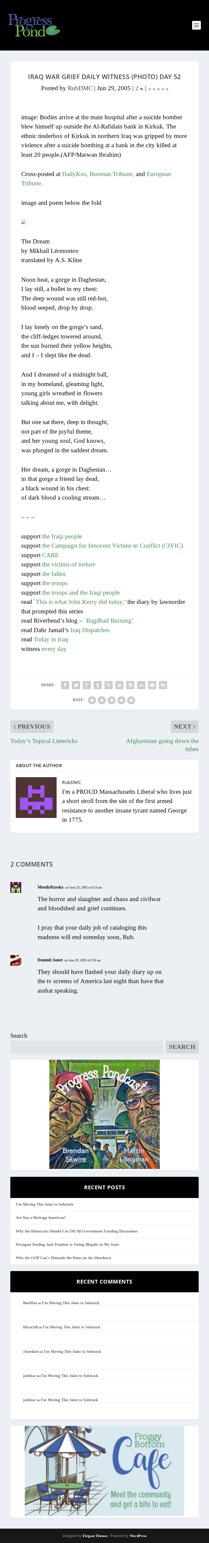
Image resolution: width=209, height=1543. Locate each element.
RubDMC (80, 88)
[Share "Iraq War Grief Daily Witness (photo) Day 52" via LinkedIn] (119, 685)
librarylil (30, 1327)
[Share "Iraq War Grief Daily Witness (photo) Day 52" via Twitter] (75, 685)
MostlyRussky (51, 887)
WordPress (138, 1536)
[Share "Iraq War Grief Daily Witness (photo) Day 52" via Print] (163, 685)
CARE (50, 555)
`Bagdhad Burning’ (109, 620)
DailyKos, (75, 174)
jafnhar (29, 1376)
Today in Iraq (51, 639)
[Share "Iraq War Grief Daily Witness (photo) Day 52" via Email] (152, 685)
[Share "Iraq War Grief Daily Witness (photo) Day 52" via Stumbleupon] (141, 685)
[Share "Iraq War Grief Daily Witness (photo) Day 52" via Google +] (86, 685)
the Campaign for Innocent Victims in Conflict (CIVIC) (112, 545)
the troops (54, 583)
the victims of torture (68, 564)
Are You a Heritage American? (41, 1218)
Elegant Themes (95, 1536)
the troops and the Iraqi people (81, 592)
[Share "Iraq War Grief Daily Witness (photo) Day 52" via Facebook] (65, 685)
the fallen (54, 573)
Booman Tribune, (112, 174)
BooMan (30, 1303)
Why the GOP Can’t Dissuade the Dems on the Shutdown (63, 1258)
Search (18, 1035)
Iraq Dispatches (90, 630)
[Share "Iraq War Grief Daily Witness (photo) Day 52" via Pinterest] (108, 685)
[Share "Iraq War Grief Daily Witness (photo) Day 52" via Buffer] (130, 685)
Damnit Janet (50, 960)
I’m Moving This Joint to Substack (44, 1204)
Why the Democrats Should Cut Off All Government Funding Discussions (76, 1231)
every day (54, 648)
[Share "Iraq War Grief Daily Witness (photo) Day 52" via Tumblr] (97, 685)
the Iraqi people (62, 536)
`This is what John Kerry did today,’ (80, 601)
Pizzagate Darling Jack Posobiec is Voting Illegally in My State (67, 1245)
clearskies (31, 1352)
